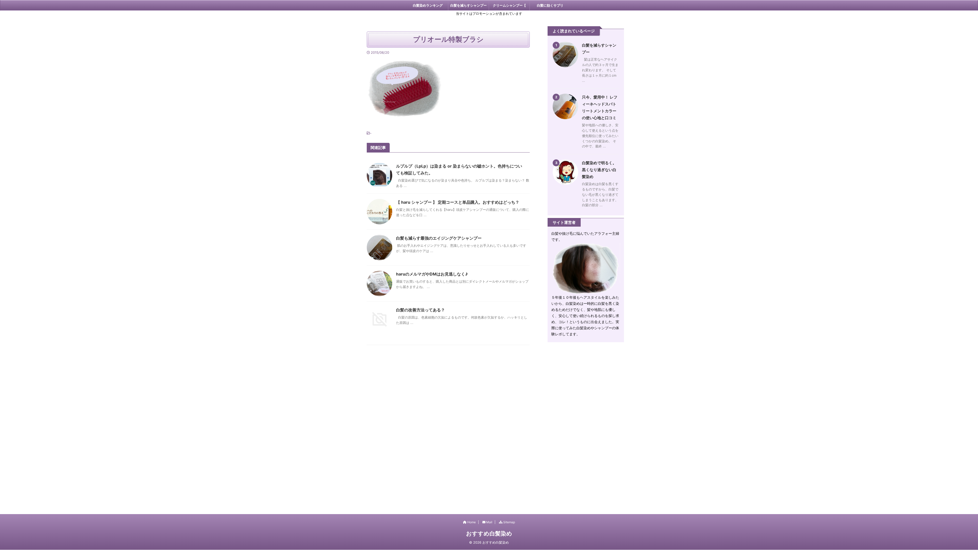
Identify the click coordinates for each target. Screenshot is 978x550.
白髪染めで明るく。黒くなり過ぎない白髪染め (599, 169)
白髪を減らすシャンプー (468, 5)
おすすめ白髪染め (489, 533)
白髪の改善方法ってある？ (420, 309)
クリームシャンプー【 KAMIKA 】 (509, 6)
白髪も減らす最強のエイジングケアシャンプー (439, 238)
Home (471, 522)
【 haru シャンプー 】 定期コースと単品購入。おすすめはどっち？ (457, 202)
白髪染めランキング (428, 5)
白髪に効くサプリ (550, 5)
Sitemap (508, 522)
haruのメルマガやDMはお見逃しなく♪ (432, 274)
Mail (488, 522)
